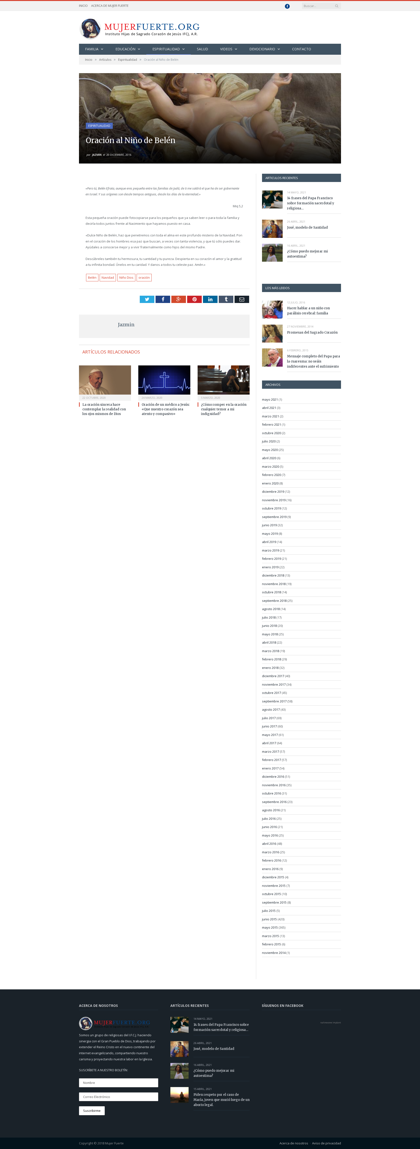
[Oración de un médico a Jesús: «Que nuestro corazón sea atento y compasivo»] (164, 382)
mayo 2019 (270, 533)
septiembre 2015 (274, 902)
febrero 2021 (271, 424)
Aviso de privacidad (326, 1143)
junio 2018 (269, 625)
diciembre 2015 (273, 877)
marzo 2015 (270, 936)
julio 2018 (269, 617)
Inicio (83, 5)
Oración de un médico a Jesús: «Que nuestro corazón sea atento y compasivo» (166, 409)
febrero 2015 (271, 944)
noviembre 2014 (274, 952)
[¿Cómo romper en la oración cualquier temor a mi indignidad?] (224, 382)
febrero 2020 (271, 475)
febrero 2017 (271, 760)
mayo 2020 (270, 450)
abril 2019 (269, 542)
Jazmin (97, 154)
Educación (125, 49)
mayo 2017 (270, 735)
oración (144, 277)
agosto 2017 (271, 709)
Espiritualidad (166, 49)
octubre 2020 (271, 433)
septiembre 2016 (274, 802)
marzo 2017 (270, 751)
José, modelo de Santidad (307, 227)
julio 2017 (269, 718)
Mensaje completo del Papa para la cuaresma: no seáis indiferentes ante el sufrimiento (313, 361)
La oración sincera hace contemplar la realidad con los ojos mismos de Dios (104, 409)
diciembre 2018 (273, 575)
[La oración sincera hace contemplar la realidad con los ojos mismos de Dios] (105, 382)
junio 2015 (269, 919)
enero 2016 (270, 869)
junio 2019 (269, 525)
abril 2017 (269, 743)
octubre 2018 (271, 592)
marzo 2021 (270, 416)
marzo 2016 (270, 852)
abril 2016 (269, 843)
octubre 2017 (271, 693)
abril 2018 (269, 642)
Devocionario (262, 49)
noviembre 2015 (274, 885)
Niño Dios (126, 277)
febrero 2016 (271, 860)
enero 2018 (270, 667)
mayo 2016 (270, 835)
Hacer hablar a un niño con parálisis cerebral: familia (308, 310)
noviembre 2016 (274, 785)
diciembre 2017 (273, 676)
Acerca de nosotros (294, 1143)
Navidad (108, 277)
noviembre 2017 (274, 684)
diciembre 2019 (273, 491)
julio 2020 (269, 441)
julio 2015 (269, 910)
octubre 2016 (271, 793)
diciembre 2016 (273, 776)
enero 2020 (270, 483)
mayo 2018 (270, 634)
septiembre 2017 (274, 701)
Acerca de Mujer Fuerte (110, 5)
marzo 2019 (270, 550)
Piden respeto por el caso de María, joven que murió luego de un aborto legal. (221, 1100)
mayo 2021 (270, 399)
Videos (226, 49)
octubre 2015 (271, 894)
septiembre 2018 (274, 600)
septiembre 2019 (274, 517)
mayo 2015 (270, 927)
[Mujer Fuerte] (139, 27)
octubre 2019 (271, 508)
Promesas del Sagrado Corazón (312, 332)
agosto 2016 (271, 810)
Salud (202, 49)
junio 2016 (269, 827)
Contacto (301, 49)
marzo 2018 (270, 651)
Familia (91, 49)
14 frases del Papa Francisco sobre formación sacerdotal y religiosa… (310, 203)
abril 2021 (269, 408)
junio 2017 (269, 726)
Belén (92, 277)
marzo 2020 (270, 466)
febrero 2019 (271, 558)
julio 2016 (269, 818)
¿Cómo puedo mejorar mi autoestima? (307, 254)
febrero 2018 (271, 659)
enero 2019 (270, 567)
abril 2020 (269, 458)
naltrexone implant (330, 1022)
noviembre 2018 (274, 584)
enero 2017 (270, 768)
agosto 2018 (271, 609)
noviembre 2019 (274, 500)
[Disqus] (164, 485)
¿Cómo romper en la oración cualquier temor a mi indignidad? (223, 409)
